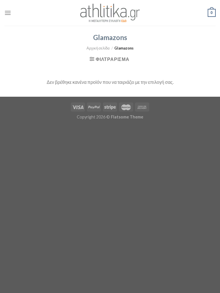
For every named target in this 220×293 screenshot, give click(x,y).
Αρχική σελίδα (98, 48)
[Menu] (7, 13)
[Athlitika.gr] (110, 13)
